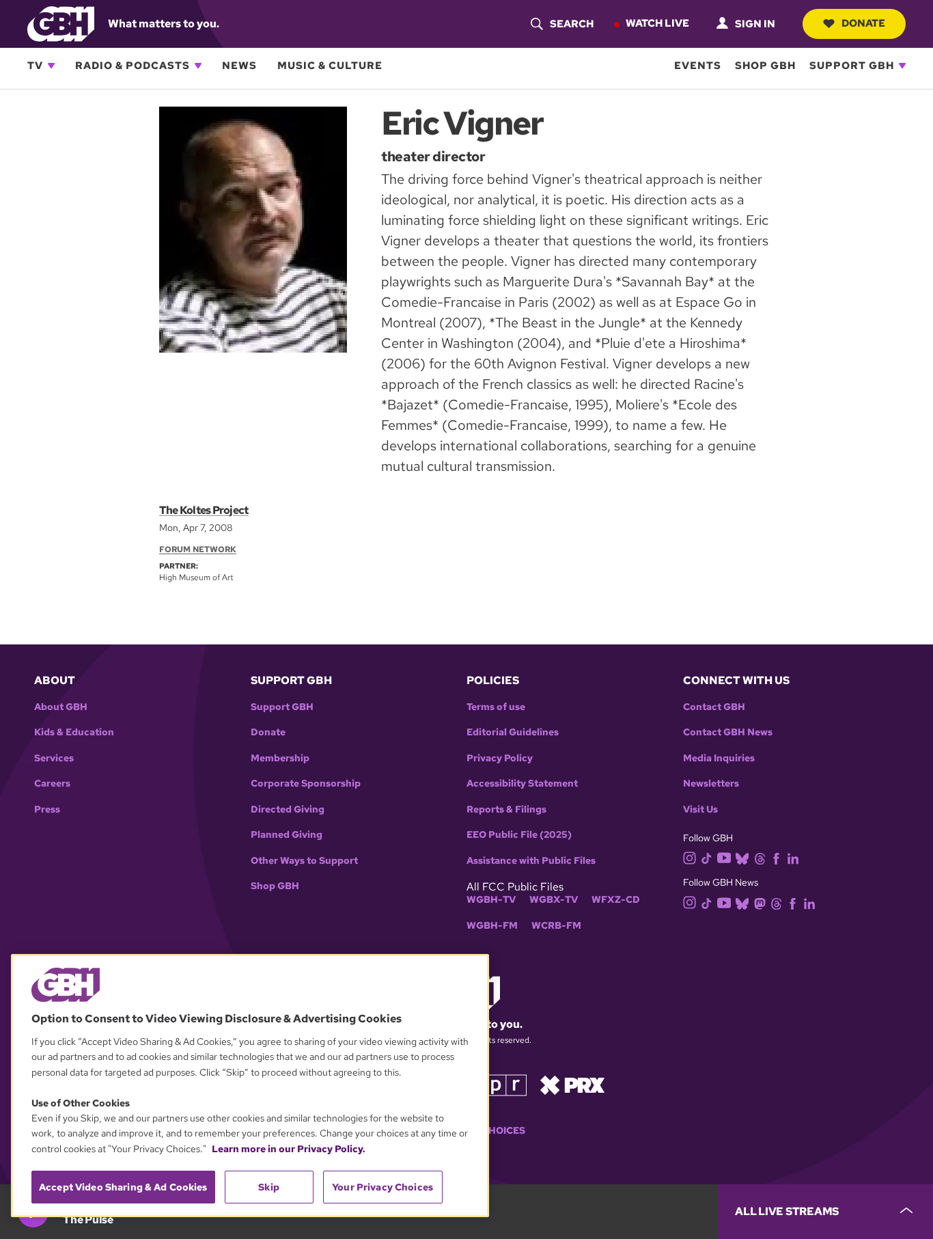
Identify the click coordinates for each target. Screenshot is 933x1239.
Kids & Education (74, 732)
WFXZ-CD (615, 900)
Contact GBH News (727, 732)
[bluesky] (742, 857)
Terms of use (495, 707)
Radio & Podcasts (132, 65)
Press (47, 809)
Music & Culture (329, 65)
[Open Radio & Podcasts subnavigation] (198, 65)
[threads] (760, 857)
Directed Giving (287, 809)
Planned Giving (286, 835)
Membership (280, 758)
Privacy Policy (499, 758)
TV (35, 65)
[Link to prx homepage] (572, 1084)
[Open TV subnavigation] (51, 65)
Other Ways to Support (304, 861)
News (239, 65)
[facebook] (776, 857)
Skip (268, 1187)
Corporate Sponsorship (306, 783)
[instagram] (690, 857)
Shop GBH (765, 65)
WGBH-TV (491, 900)
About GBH (60, 707)
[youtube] (724, 856)
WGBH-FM (492, 925)
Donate (863, 23)
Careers (52, 783)
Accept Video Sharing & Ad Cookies (123, 1187)
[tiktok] (706, 857)
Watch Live (657, 23)
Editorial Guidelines (512, 732)
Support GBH (851, 65)
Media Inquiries (719, 758)
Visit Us (700, 809)
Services (54, 758)
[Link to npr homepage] (496, 1084)
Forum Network (197, 549)
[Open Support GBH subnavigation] (902, 65)
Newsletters (711, 783)
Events (697, 65)
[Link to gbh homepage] (60, 23)
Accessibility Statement (522, 783)
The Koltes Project (203, 510)
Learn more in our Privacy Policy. (288, 1149)
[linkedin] (793, 857)
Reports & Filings (506, 809)
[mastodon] (760, 902)
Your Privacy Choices (382, 1187)
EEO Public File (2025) (519, 835)
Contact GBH (714, 707)
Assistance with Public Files (531, 861)
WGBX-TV (553, 900)
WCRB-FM (556, 925)
